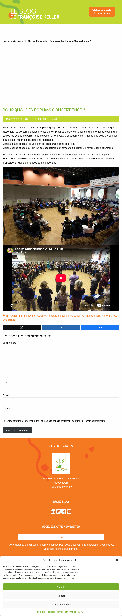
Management (93, 315)
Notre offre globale (37, 40)
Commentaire (10, 342)
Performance (109, 315)
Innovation (53, 315)
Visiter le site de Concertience (101, 11)
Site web (7, 408)
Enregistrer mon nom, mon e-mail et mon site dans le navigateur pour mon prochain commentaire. (56, 420)
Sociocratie (9, 319)
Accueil (22, 40)
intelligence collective (72, 315)
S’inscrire (61, 537)
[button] (117, 560)
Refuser (61, 595)
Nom (6, 382)
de (34, 15)
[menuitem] (102, 12)
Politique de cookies (46, 611)
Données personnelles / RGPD (69, 611)
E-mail (6, 395)
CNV (43, 315)
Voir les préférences (61, 604)
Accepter (61, 586)
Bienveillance (31, 315)
